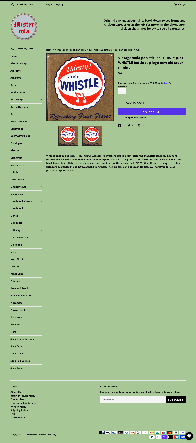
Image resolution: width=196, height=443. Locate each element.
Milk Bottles (17, 223)
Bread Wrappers (19, 121)
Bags (13, 85)
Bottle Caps (26, 99)
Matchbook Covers (26, 201)
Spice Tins (16, 368)
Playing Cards (18, 310)
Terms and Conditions (23, 403)
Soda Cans (16, 346)
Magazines (16, 194)
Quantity (122, 86)
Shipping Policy (19, 410)
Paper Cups (16, 273)
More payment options (135, 117)
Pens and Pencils (20, 288)
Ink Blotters (17, 165)
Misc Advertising (19, 237)
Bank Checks (17, 92)
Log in (49, 4)
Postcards (16, 317)
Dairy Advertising (20, 135)
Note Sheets (17, 259)
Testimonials (17, 417)
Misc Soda (16, 244)
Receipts (15, 324)
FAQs (13, 414)
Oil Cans (15, 266)
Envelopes (16, 143)
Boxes (13, 114)
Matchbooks (17, 208)
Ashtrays (15, 77)
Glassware (16, 157)
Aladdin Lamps (19, 63)
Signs (13, 331)
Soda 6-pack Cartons (22, 339)
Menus (14, 215)
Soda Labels (17, 353)
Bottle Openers (19, 107)
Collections (16, 128)
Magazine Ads (26, 186)
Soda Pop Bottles (20, 360)
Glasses (14, 150)
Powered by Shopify (47, 434)
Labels (14, 172)
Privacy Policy (18, 406)
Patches (15, 281)
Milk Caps (26, 230)
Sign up (59, 4)
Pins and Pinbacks (20, 295)
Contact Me (17, 399)
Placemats (16, 302)
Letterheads (17, 179)
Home (13, 56)
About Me (16, 392)
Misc (13, 252)
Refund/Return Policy (22, 395)
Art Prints (16, 70)
